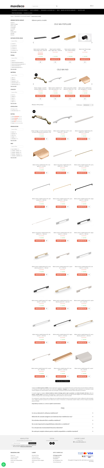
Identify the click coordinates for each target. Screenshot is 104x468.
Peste (13, 116)
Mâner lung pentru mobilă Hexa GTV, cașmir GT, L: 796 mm (62, 165)
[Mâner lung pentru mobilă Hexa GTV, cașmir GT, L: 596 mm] (70, 79)
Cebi (13, 132)
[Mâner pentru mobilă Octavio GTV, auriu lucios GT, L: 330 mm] (84, 153)
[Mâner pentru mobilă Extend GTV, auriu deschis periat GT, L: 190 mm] (41, 255)
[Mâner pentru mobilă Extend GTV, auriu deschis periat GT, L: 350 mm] (84, 323)
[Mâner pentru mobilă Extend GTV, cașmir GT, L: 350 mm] (41, 357)
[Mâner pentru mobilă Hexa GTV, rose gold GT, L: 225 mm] (63, 357)
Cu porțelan (13, 27)
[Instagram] (53, 443)
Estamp (13, 133)
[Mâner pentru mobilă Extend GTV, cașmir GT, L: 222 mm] (84, 289)
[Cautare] (56, 6)
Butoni (12, 30)
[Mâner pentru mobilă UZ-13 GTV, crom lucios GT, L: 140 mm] (55, 79)
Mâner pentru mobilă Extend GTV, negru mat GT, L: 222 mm (41, 301)
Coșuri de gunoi (28, 13)
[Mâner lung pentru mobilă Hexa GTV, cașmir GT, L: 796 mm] (63, 153)
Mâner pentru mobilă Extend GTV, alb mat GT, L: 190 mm (63, 233)
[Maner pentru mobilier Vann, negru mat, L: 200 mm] (55, 38)
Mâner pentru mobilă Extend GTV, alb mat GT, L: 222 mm (84, 267)
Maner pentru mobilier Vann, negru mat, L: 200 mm (55, 49)
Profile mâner (13, 32)
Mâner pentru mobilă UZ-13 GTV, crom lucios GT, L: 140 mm (55, 88)
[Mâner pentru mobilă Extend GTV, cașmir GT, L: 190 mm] (63, 255)
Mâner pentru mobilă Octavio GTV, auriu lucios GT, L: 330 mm (83, 165)
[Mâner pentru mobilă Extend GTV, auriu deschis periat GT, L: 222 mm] (63, 289)
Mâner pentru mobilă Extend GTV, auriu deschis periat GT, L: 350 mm (83, 335)
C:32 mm (14, 50)
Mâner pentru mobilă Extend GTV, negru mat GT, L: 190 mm (83, 233)
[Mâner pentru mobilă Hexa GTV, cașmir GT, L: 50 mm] (84, 357)
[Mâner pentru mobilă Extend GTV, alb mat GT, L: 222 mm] (84, 255)
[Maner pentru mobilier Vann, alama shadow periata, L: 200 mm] (70, 37)
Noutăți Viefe (81, 10)
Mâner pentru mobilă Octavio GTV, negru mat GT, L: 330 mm (84, 199)
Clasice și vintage (14, 24)
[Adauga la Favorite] (40, 62)
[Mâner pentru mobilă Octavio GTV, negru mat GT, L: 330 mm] (84, 187)
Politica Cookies (14, 458)
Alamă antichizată (15, 65)
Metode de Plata (35, 455)
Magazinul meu (15, 452)
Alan (13, 101)
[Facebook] (50, 443)
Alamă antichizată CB (16, 67)
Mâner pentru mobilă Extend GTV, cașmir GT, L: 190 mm (62, 267)
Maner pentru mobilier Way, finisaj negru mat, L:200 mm (40, 49)
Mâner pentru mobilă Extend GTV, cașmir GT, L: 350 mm (41, 369)
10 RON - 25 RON (15, 150)
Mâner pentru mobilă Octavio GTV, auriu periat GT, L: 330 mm (62, 199)
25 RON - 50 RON (15, 152)
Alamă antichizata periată (17, 62)
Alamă (13, 60)
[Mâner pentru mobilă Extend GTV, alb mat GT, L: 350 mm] (41, 323)
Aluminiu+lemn (15, 82)
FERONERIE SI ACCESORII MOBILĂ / (23, 16)
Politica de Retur (35, 457)
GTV (13, 135)
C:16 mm (14, 45)
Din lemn (12, 35)
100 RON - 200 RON (16, 155)
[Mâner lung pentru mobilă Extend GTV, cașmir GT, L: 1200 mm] (41, 221)
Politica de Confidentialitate (26, 446)
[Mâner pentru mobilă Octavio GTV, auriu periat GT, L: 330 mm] (63, 187)
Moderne (13, 22)
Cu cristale (13, 28)
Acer (13, 98)
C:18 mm (14, 48)
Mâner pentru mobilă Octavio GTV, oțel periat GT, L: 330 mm (41, 199)
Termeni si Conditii (14, 457)
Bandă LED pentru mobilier (68, 10)
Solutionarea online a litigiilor (38, 460)
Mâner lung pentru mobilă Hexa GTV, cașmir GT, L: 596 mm (70, 88)
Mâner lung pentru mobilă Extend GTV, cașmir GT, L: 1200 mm (41, 233)
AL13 (13, 95)
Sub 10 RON (14, 149)
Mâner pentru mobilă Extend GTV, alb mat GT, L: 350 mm (41, 335)
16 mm (13, 47)
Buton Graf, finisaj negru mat (85, 49)
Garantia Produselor (36, 458)
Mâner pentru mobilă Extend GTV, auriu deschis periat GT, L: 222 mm (62, 301)
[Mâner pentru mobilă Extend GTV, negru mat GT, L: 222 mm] (41, 289)
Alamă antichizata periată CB (18, 64)
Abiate (13, 96)
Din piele (12, 33)
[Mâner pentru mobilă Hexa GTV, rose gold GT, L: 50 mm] (85, 79)
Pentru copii (13, 25)
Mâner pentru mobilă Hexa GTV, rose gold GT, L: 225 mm (62, 369)
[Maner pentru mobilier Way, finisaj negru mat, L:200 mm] (40, 37)
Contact (12, 462)
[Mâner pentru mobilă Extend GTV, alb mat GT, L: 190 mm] (63, 221)
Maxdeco (14, 138)
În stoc (13, 109)
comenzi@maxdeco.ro (80, 442)
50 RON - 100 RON (15, 154)
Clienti (34, 452)
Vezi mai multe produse (62, 381)
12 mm (13, 43)
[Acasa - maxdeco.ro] (18, 6)
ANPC (33, 462)
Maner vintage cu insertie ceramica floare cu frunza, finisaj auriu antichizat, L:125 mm (40, 88)
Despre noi (13, 455)
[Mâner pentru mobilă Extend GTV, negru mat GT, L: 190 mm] (84, 221)
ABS (13, 77)
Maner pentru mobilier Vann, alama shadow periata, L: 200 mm (70, 49)
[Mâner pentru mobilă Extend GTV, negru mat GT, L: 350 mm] (63, 323)
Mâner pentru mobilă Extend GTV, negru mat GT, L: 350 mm (62, 335)
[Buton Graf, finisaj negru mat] (85, 38)
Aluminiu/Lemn (15, 84)
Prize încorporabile (17, 13)
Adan (13, 100)
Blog (58, 10)
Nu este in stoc (15, 110)
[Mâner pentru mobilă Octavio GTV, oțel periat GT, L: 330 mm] (41, 187)
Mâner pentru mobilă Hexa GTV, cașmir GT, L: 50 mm (83, 369)
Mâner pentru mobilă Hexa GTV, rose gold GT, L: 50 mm (85, 88)
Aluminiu (14, 81)
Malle (13, 137)
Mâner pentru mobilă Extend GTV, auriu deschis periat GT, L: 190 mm (41, 267)
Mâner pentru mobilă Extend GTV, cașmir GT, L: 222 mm (84, 301)
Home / (12, 16)
